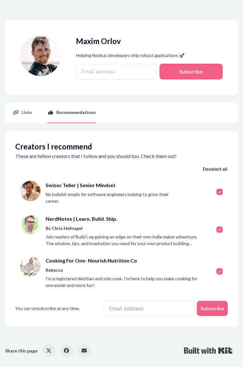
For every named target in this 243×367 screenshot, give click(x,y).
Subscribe (191, 71)
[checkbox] (121, 192)
